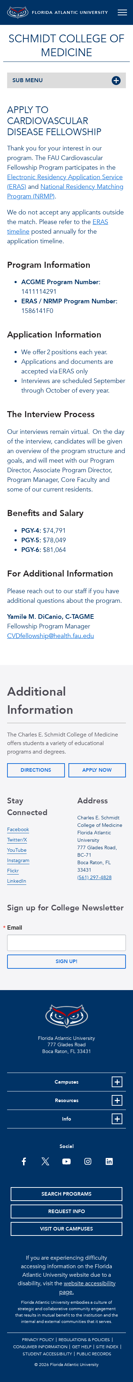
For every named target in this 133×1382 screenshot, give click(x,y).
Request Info (66, 1211)
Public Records (94, 1354)
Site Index (107, 1347)
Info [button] (66, 1119)
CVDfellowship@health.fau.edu (50, 636)
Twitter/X (17, 839)
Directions (36, 770)
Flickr (13, 870)
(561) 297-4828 (94, 877)
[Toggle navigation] (122, 12)
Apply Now (97, 770)
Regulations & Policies (84, 1340)
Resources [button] (66, 1100)
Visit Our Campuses (66, 1229)
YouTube (17, 850)
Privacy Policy (38, 1340)
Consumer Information (40, 1347)
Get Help (82, 1347)
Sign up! (66, 961)
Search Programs (66, 1194)
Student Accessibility (47, 1354)
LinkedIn (16, 881)
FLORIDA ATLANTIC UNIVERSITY (70, 12)
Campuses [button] (66, 1082)
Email (14, 927)
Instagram (18, 860)
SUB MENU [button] (27, 80)
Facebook (18, 829)
